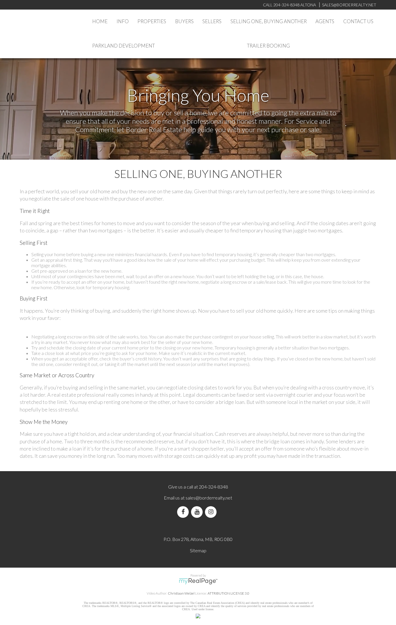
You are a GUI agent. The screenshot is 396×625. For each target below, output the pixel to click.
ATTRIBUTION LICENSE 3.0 (228, 593)
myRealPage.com (198, 581)
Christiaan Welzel (181, 593)
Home (100, 21)
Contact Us (358, 21)
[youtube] (198, 512)
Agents (324, 21)
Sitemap (198, 550)
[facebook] (184, 512)
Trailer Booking (268, 46)
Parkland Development (123, 46)
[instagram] (212, 512)
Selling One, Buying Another (268, 21)
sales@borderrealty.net (349, 4)
